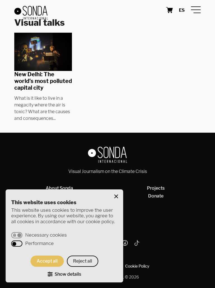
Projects (156, 188)
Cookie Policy (137, 266)
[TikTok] (136, 244)
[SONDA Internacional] (59, 10)
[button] (116, 196)
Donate (155, 196)
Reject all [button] (82, 261)
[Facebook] (127, 244)
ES (182, 10)
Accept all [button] (47, 261)
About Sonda (59, 188)
